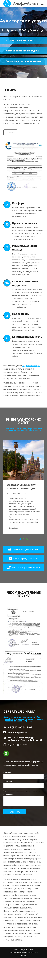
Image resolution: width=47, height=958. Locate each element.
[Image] (23, 460)
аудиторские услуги (31, 365)
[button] (20, 539)
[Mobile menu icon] (42, 3)
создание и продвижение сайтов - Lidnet (23, 952)
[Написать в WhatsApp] (6, 753)
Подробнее (10, 132)
